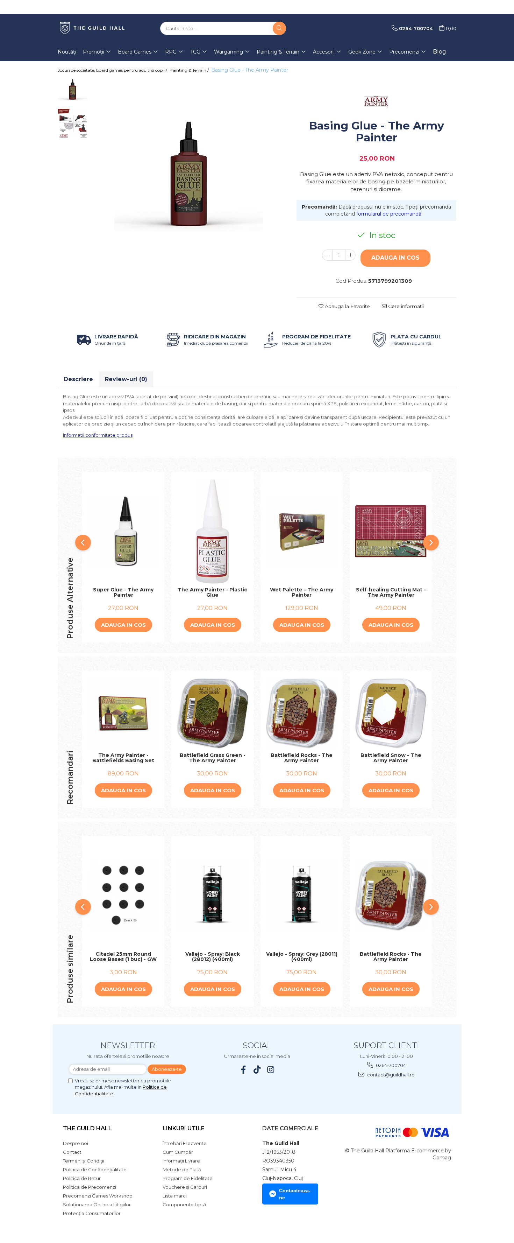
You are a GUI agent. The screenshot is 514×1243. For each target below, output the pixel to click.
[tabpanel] (188, 176)
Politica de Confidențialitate (95, 1169)
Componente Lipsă (184, 1204)
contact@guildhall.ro (390, 1074)
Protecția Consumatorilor (92, 1213)
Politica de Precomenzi (89, 1187)
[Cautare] (279, 28)
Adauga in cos (395, 257)
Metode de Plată (182, 1169)
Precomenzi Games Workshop (98, 1196)
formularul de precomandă (388, 214)
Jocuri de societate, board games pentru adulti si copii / (113, 70)
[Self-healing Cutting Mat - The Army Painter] (391, 531)
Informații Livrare (181, 1161)
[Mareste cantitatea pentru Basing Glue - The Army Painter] (350, 255)
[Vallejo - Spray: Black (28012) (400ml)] (212, 896)
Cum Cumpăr (178, 1152)
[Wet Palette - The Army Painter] (301, 531)
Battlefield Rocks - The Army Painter (302, 758)
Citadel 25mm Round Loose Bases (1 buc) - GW (123, 956)
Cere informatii (405, 306)
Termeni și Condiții (83, 1161)
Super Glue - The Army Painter (123, 592)
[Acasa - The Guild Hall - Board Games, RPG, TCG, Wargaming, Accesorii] (93, 28)
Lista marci (175, 1196)
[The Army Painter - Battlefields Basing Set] (123, 713)
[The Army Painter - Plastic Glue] (212, 531)
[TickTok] (257, 1069)
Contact (72, 1152)
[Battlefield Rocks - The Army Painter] (301, 713)
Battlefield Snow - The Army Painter (390, 758)
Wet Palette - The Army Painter (301, 592)
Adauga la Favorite (346, 306)
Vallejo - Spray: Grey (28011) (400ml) (301, 956)
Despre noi (75, 1143)
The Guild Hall (87, 1128)
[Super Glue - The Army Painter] (123, 531)
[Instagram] (271, 1069)
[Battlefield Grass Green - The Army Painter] (212, 713)
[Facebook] (243, 1069)
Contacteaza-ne (294, 1194)
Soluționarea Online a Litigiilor (97, 1204)
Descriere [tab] (78, 379)
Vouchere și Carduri (185, 1187)
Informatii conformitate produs (98, 435)
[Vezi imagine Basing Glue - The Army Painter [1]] (72, 123)
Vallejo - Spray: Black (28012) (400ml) (212, 956)
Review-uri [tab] (126, 379)
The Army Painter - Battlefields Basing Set (123, 758)
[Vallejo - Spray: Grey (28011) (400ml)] (301, 896)
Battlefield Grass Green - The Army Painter (212, 758)
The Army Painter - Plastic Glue (212, 592)
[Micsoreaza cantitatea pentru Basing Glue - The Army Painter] (327, 255)
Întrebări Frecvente (185, 1143)
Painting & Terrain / (190, 70)
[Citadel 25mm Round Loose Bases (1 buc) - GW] (123, 895)
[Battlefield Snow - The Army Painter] (391, 713)
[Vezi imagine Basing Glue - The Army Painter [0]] (72, 90)
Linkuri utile (184, 1128)
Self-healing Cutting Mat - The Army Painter (391, 592)
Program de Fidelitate (188, 1178)
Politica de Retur (82, 1178)
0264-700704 (390, 1065)
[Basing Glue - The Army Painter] (188, 176)
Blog (439, 51)
